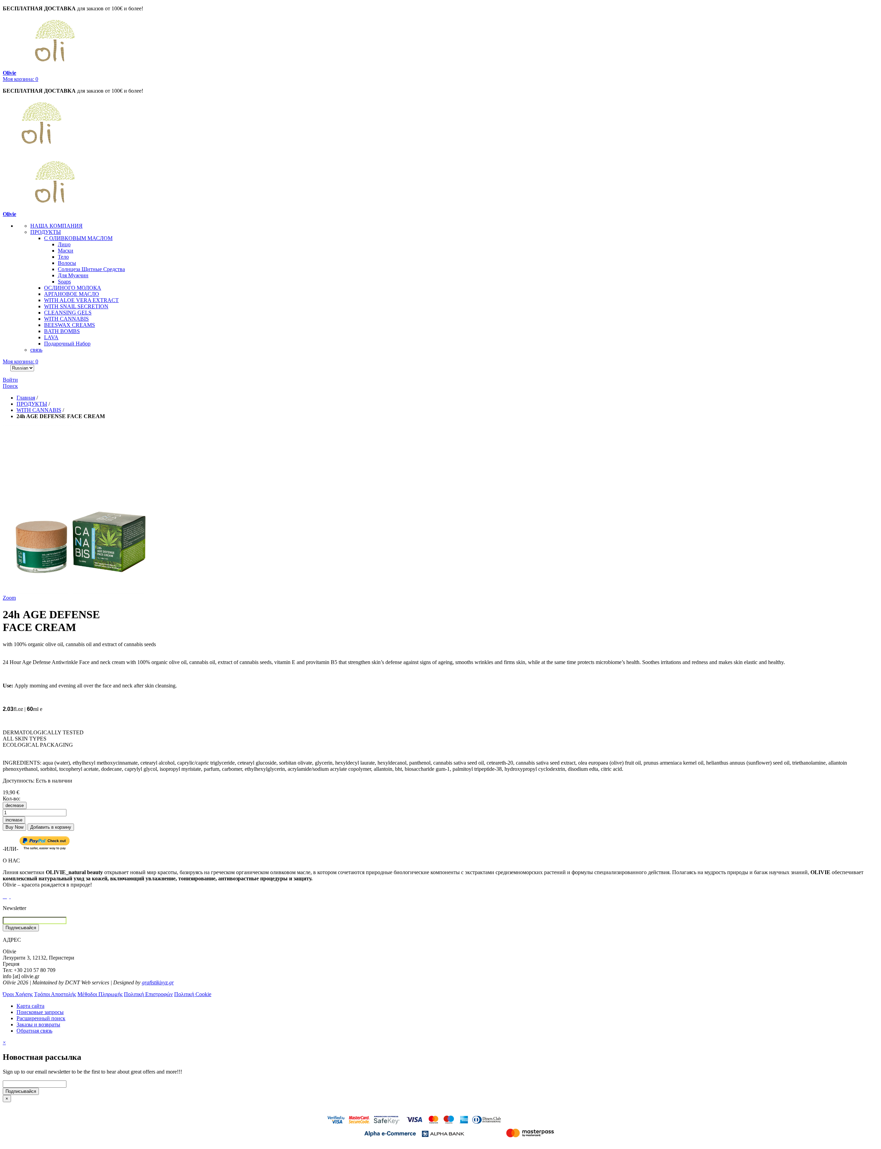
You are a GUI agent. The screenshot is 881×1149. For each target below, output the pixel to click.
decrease (15, 805)
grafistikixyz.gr (158, 982)
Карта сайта (30, 1006)
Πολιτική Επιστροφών (148, 994)
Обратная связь (34, 1031)
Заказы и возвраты (38, 1024)
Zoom (9, 598)
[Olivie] (54, 155)
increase (14, 819)
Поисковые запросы (40, 1012)
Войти (10, 380)
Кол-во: (11, 798)
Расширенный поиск (41, 1018)
